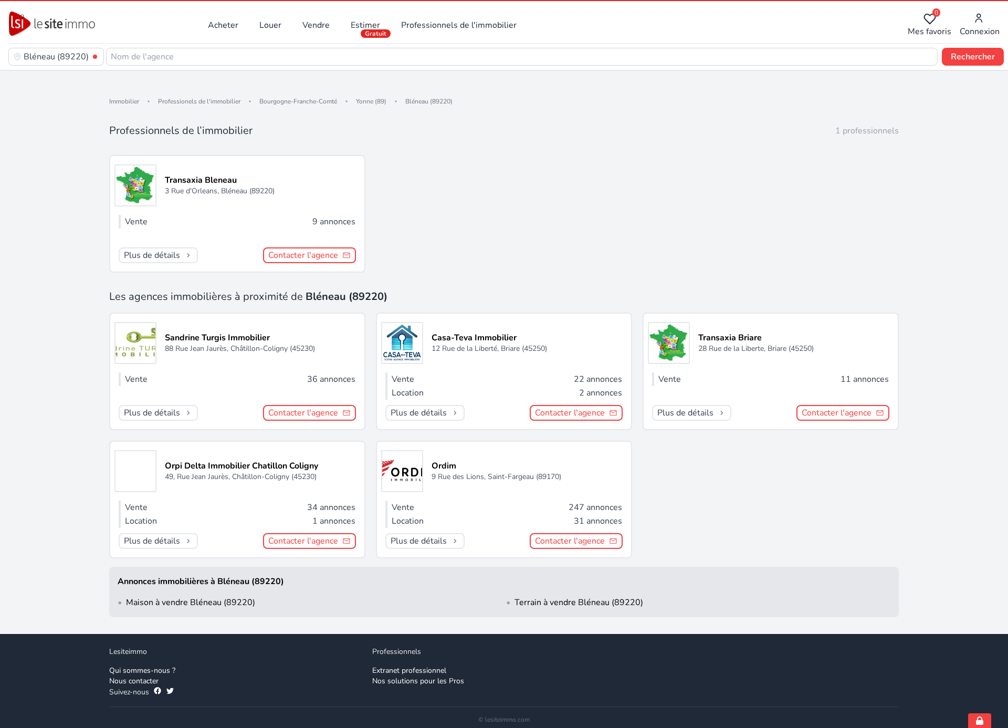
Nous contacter (134, 681)
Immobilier (124, 101)
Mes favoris (929, 25)
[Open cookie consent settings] (979, 720)
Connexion (980, 31)
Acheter (223, 25)
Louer (270, 25)
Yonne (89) (371, 101)
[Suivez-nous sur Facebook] (157, 692)
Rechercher (973, 57)
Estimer (365, 25)
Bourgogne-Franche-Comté (298, 101)
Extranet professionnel (409, 670)
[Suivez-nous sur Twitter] (170, 692)
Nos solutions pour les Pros (418, 681)
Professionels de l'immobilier (199, 101)
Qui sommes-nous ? (142, 670)
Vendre (316, 25)
